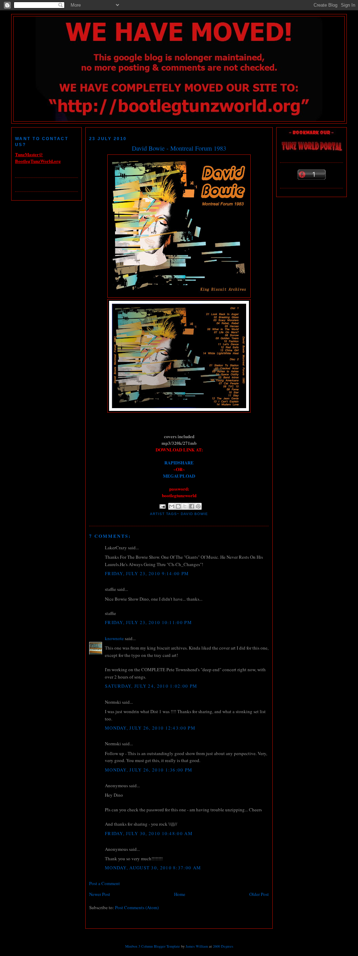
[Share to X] (184, 506)
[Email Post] (162, 506)
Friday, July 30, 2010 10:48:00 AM (149, 833)
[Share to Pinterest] (198, 506)
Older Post (259, 894)
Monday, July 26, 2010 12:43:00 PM (150, 728)
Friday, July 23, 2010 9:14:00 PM (147, 573)
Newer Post (99, 894)
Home (179, 894)
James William (197, 946)
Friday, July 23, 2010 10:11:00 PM (148, 622)
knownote (114, 638)
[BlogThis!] (178, 506)
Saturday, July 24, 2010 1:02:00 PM (151, 686)
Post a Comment (104, 883)
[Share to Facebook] (191, 506)
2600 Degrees (223, 946)
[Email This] (171, 506)
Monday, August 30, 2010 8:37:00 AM (153, 867)
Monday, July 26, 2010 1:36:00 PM (149, 770)
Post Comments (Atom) (137, 907)
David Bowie (194, 514)
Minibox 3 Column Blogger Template (152, 946)
